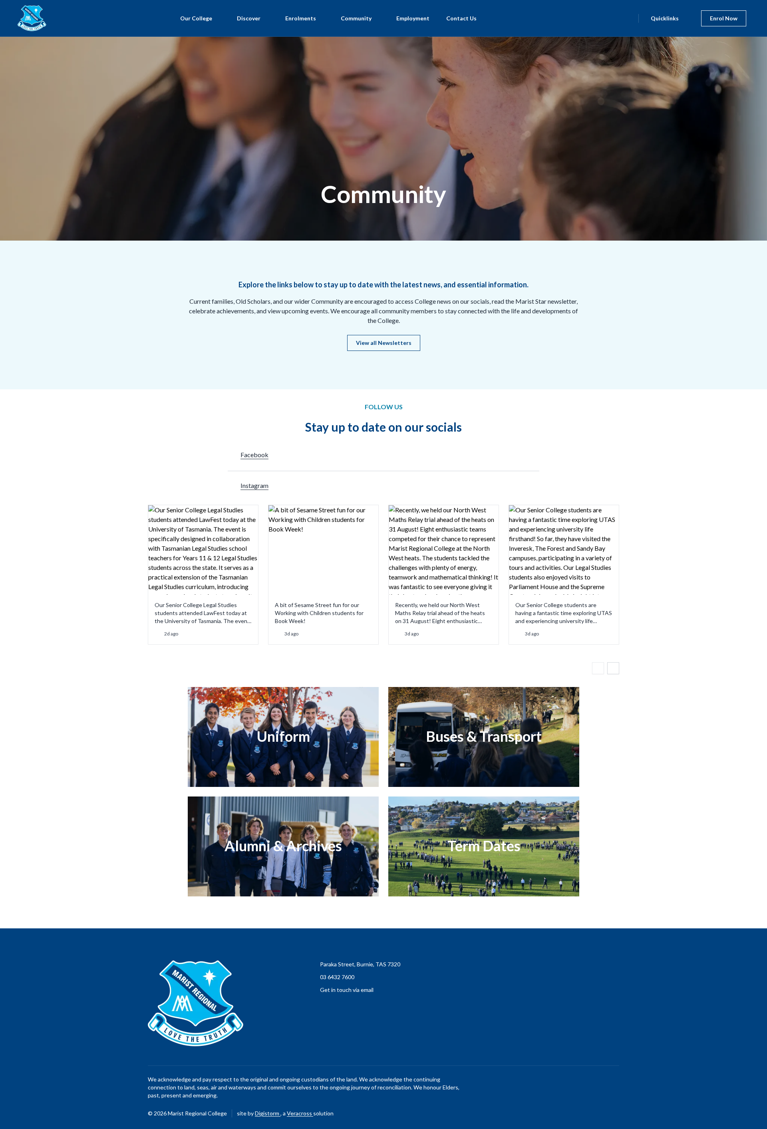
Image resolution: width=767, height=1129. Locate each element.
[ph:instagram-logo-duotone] (613, 1113)
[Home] (27, 18)
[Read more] (593, 1113)
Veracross (300, 1113)
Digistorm (267, 1113)
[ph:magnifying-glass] (627, 18)
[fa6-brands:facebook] (593, 1113)
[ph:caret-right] (613, 668)
